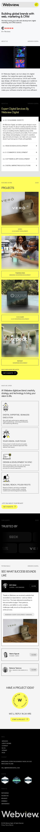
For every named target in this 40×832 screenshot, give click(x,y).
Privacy (3, 825)
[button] (20, 586)
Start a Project (18, 719)
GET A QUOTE (8, 373)
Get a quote (8, 507)
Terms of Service (9, 825)
